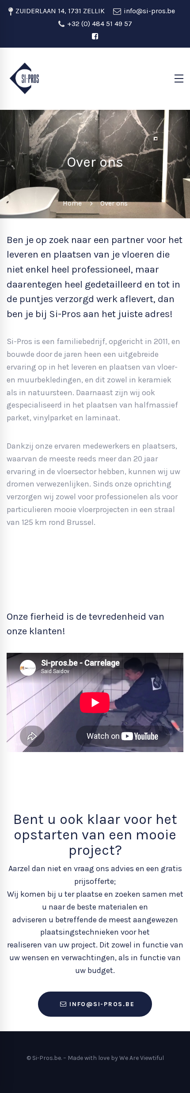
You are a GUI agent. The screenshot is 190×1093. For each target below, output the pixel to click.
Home (72, 203)
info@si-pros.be (148, 11)
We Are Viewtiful (141, 1058)
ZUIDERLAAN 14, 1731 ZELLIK (59, 11)
